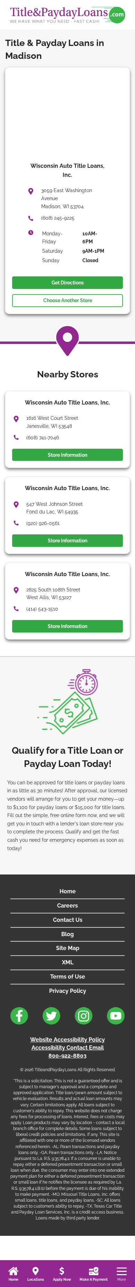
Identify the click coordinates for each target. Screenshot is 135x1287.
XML (67, 962)
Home (13, 1279)
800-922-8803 (67, 1055)
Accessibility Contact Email (68, 1047)
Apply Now (62, 1279)
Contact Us (67, 920)
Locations (35, 1279)
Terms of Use (67, 976)
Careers (67, 905)
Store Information (67, 455)
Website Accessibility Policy (67, 1039)
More (121, 1279)
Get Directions (68, 282)
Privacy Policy (67, 991)
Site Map (67, 948)
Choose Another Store (67, 300)
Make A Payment (94, 1279)
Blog (67, 934)
